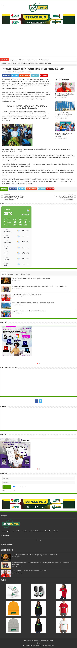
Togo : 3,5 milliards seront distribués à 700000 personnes (25, 60)
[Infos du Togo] (38, 6)
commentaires (20, 274)
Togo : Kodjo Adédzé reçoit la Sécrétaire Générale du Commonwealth (63, 197)
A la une (9, 63)
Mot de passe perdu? (9, 491)
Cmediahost (49, 640)
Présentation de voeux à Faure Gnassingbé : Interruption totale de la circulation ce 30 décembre (39, 286)
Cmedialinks (35, 640)
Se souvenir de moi (20, 487)
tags (28, 274)
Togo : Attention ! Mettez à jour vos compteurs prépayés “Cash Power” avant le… (14, 197)
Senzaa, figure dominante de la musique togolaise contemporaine (31, 278)
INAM (26, 79)
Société (22, 72)
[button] (6, 222)
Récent (4, 274)
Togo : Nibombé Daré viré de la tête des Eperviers (64, 94)
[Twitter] (40, 401)
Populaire (11, 274)
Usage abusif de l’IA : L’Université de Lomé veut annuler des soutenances (63, 114)
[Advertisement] (38, 39)
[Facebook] (36, 401)
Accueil (4, 63)
